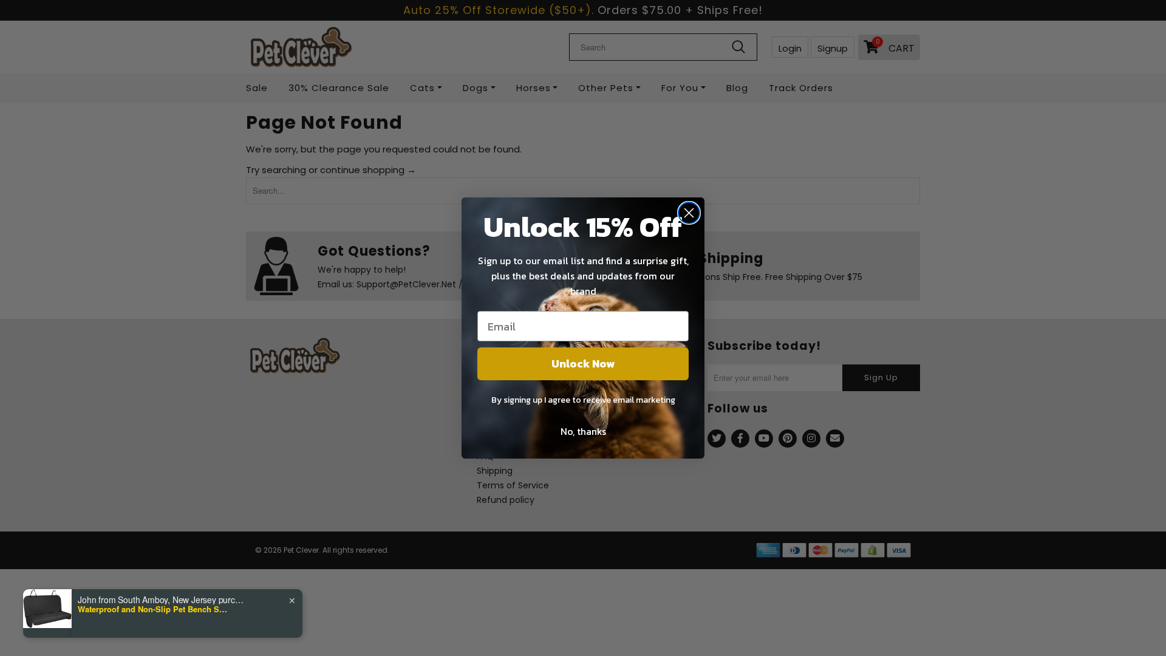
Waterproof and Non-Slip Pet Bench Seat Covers (154, 609)
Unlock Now (583, 363)
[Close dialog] (689, 213)
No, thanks (583, 431)
